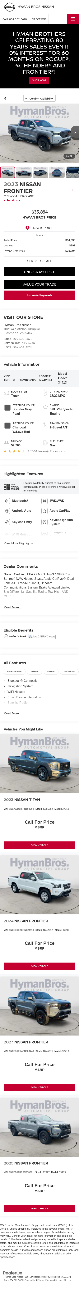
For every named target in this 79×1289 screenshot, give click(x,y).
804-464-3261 (22, 347)
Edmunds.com (58, 451)
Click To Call (39, 261)
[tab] (15, 672)
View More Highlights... (19, 543)
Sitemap (50, 1280)
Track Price (42, 227)
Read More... (12, 607)
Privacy (40, 1280)
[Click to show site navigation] (73, 19)
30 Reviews (40, 451)
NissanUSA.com (63, 1280)
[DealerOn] (12, 1272)
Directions (39, 19)
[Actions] (72, 189)
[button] (14, 19)
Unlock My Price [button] (39, 271)
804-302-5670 (22, 339)
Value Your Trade (39, 284)
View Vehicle (39, 845)
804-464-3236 (25, 343)
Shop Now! (39, 80)
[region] (40, 245)
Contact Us (30, 1280)
